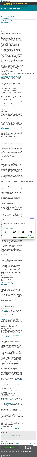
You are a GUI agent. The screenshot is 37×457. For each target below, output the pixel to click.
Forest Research (19, 127)
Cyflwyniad (2, 14)
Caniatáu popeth (29, 237)
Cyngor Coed (7, 128)
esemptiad (5, 311)
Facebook (25, 448)
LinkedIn (29, 448)
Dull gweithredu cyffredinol (5, 18)
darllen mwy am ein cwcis (7, 228)
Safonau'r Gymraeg (11, 451)
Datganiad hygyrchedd (4, 451)
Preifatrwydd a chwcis (28, 451)
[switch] (14, 232)
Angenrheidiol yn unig (18, 237)
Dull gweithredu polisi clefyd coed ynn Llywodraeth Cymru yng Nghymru (12, 16)
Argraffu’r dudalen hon (33, 443)
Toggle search (34, 1)
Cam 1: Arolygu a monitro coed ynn (6, 20)
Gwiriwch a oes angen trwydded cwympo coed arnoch (9, 437)
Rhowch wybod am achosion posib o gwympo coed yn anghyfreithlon (11, 435)
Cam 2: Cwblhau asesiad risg (5, 22)
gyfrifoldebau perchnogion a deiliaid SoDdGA (15, 334)
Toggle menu (36, 1)
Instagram (30, 448)
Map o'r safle (17, 451)
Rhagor (2, 438)
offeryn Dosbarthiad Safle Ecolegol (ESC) (12, 403)
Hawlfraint (22, 451)
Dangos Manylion (30, 235)
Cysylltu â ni (9, 447)
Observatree (2, 128)
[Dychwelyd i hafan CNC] (5, 1)
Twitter (27, 448)
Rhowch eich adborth (16, 443)
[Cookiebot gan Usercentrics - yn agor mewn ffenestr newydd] (32, 219)
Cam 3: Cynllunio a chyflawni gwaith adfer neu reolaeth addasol (11, 24)
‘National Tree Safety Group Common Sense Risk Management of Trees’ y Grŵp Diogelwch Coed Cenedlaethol (11, 47)
